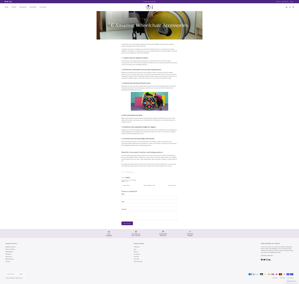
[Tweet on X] (125, 177)
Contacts (7, 261)
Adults (6, 7)
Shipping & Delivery (10, 247)
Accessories (22, 7)
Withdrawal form (9, 259)
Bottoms (136, 251)
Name (123, 194)
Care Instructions (138, 261)
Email (122, 201)
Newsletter (8, 254)
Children (13, 7)
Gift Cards (136, 256)
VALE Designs (11, 278)
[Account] (286, 7)
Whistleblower (9, 251)
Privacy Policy (282, 277)
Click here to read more (267, 255)
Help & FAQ (278, 1)
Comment (123, 209)
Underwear (136, 247)
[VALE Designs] (149, 7)
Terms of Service (290, 277)
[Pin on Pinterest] (129, 177)
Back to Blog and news (149, 185)
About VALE (33, 7)
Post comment (127, 223)
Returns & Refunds (10, 249)
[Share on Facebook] (127, 177)
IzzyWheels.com (130, 172)
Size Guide (136, 259)
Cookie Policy (275, 277)
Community (42, 7)
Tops (135, 249)
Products (126, 181)
